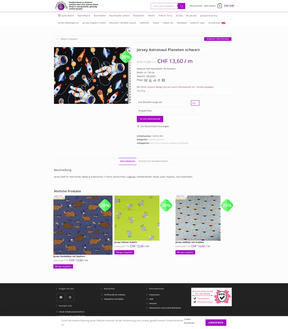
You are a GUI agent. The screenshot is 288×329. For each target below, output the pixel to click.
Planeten (164, 143)
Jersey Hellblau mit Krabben (190, 242)
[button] (153, 126)
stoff (179, 143)
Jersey (161, 139)
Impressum (154, 294)
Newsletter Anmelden (114, 299)
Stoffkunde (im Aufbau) (114, 294)
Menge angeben (63, 266)
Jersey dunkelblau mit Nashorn (69, 256)
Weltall (185, 143)
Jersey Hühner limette (125, 242)
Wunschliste (196, 5)
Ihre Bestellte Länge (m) (150, 102)
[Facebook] (61, 297)
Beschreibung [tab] (127, 161)
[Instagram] (70, 297)
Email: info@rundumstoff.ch (71, 311)
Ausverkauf (153, 139)
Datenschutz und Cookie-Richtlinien (165, 307)
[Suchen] (181, 6)
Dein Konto (209, 5)
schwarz (172, 143)
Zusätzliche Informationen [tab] (153, 161)
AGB (151, 299)
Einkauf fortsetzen (218, 39)
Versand (153, 303)
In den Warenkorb (150, 119)
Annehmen (215, 322)
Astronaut (154, 143)
